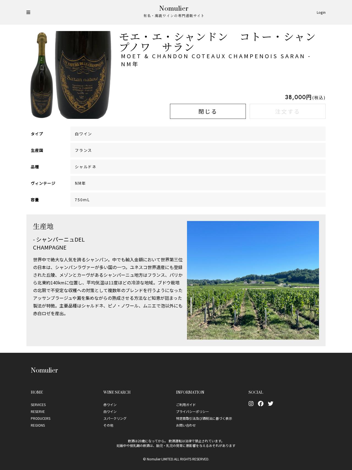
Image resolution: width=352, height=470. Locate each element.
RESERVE (38, 411)
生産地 (43, 226)
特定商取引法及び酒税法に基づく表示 (204, 418)
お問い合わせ (186, 425)
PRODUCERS (40, 418)
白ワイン (110, 411)
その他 (108, 425)
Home (37, 392)
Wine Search (117, 392)
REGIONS (38, 425)
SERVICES (38, 404)
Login (321, 12)
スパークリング (115, 418)
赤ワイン (110, 404)
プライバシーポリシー (192, 411)
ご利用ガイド (186, 404)
